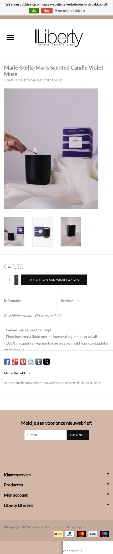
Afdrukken (93, 383)
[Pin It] (23, 362)
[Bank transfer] (92, 534)
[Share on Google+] (15, 362)
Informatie (12, 300)
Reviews (70, 300)
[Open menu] (10, 37)
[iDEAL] (57, 534)
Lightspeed (78, 527)
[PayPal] (69, 534)
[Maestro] (103, 534)
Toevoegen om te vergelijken (64, 383)
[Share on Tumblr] (38, 362)
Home (9, 80)
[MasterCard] (80, 534)
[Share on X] (46, 362)
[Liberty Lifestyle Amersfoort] (67, 37)
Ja (34, 11)
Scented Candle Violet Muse (39, 80)
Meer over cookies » (70, 11)
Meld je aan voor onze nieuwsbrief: (56, 423)
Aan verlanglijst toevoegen (23, 383)
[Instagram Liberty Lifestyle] (56, 451)
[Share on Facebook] (7, 362)
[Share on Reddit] (31, 362)
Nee (47, 11)
